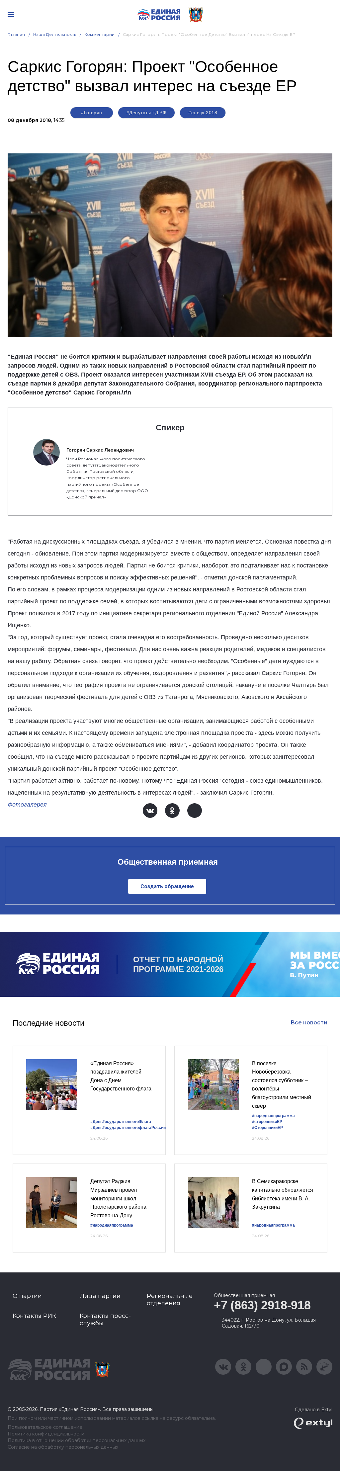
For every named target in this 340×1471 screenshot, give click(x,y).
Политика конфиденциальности (46, 1434)
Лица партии (100, 1296)
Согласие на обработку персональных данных (63, 1447)
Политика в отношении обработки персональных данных (76, 1440)
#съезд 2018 (202, 112)
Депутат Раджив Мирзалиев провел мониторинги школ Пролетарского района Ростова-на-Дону (118, 1198)
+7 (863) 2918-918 (262, 1305)
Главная (16, 34)
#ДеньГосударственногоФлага (120, 1121)
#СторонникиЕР (267, 1127)
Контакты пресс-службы (105, 1319)
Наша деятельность (54, 34)
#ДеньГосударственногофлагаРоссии (128, 1127)
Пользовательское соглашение (45, 1427)
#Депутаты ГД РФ (146, 112)
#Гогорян (91, 112)
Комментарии (99, 34)
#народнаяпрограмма (273, 1115)
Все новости (309, 1022)
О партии (27, 1296)
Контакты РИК (34, 1316)
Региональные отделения (170, 1299)
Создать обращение (167, 886)
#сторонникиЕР (267, 1121)
